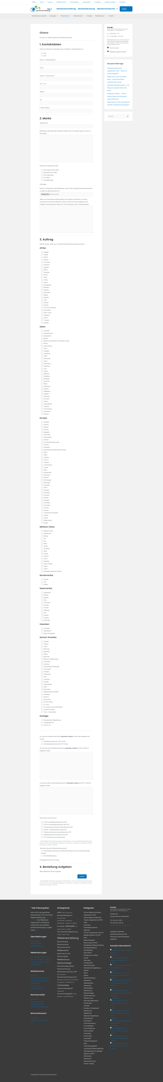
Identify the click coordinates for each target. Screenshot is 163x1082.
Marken (68, 934)
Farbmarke (70, 926)
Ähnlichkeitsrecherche (68, 996)
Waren (75, 993)
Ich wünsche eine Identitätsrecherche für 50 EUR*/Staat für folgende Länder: (64, 749)
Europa (50, 2)
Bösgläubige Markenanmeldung (94, 945)
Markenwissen (99, 16)
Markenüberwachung (65, 972)
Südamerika (86, 2)
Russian (112, 1048)
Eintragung (67, 923)
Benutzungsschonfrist (67, 912)
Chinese (112, 1041)
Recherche (63, 974)
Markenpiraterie (88, 983)
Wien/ (39, 965)
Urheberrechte (60, 991)
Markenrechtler (35, 983)
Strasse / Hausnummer (47, 76)
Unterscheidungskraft (65, 988)
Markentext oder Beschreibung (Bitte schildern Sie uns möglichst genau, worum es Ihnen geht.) (65, 132)
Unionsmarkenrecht (37, 988)
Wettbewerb (88, 1056)
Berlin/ (40, 957)
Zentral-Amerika (110, 2)
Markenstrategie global (65, 966)
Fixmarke (33, 975)
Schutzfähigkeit (88, 1026)
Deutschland (88, 953)
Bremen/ (34, 959)
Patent (58, 974)
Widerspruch (60, 996)
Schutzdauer (66, 979)
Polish (112, 1008)
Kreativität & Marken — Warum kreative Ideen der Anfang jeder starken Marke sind (117, 96)
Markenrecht (62, 950)
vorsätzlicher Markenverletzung (93, 1048)
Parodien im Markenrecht (91, 1008)
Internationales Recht (37, 1004)
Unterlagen (43, 184)
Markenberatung (86, 8)
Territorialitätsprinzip (69, 982)
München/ (46, 962)
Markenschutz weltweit (39, 16)
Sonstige (122, 2)
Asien (41, 2)
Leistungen (52, 16)
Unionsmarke (63, 985)
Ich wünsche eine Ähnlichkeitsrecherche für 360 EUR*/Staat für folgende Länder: (65, 784)
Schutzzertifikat (60, 982)
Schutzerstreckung (89, 1023)
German (112, 955)
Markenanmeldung (66, 8)
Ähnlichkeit (87, 925)
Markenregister (62, 956)
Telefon (42, 92)
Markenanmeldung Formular (39, 981)
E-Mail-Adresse (44, 108)
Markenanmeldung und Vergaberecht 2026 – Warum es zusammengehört (117, 70)
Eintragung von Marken (91, 955)
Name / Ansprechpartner (47, 60)
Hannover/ (34, 957)
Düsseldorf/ (41, 959)
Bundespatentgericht (64, 915)
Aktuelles (89, 16)
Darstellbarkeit (88, 950)
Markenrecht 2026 (63, 953)
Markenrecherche (106, 8)
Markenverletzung (63, 969)
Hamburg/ (34, 962)
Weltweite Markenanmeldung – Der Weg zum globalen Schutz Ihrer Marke (118, 87)
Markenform (87, 980)
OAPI (75, 972)
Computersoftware (61, 918)
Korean (112, 1033)
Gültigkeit (69, 929)
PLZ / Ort (43, 84)
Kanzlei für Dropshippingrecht (40, 978)
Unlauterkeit (87, 1038)
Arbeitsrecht (34, 999)
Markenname (44, 123)
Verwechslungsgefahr (65, 994)
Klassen (64, 934)
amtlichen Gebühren (44, 883)
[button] (36, 2)
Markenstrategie (64, 963)
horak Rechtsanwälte (37, 1002)
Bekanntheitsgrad (89, 940)
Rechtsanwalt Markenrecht (67, 977)
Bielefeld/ (45, 957)
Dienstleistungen (61, 923)
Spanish (112, 978)
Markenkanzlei (77, 16)
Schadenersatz (88, 1018)
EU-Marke (60, 926)
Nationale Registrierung (91, 1000)
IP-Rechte (59, 934)
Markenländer (65, 16)
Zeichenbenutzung (89, 1061)
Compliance (34, 1018)
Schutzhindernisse (74, 979)
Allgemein (87, 930)
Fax (41, 100)
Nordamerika (74, 2)
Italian (112, 988)
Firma (41, 68)
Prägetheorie (88, 1013)
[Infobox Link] (118, 48)
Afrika (33, 2)
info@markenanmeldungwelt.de (120, 925)
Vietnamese (114, 1026)
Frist (76, 926)
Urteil (85, 1043)
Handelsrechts (88, 963)
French (112, 970)
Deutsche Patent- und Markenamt (64, 920)
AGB (56, 884)
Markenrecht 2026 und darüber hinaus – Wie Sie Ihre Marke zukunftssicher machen (116, 79)
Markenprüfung (62, 944)
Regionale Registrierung (91, 1016)
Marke (85, 973)
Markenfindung (62, 942)
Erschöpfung (74, 923)
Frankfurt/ (48, 959)
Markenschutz (35, 986)
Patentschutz (88, 1011)
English (112, 963)
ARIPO (59, 912)
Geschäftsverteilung (61, 929)
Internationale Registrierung (67, 932)
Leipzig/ (40, 962)
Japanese (113, 1018)
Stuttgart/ (34, 965)
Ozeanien (97, 2)
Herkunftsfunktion (89, 965)
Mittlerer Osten (61, 2)
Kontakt (110, 16)
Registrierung (60, 979)
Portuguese (113, 998)
